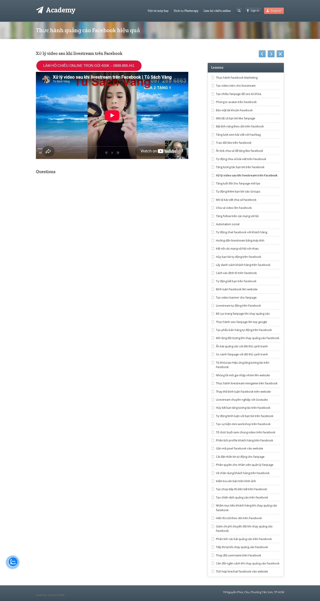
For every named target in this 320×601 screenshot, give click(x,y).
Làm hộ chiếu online (217, 11)
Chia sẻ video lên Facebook (234, 208)
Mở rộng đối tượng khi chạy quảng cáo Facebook (247, 338)
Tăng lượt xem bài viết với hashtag (238, 135)
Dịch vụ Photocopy (186, 11)
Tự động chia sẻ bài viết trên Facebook (241, 159)
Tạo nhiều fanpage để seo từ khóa (238, 94)
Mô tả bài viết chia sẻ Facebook (236, 200)
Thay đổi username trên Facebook (238, 555)
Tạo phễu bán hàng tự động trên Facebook (244, 330)
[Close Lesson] (280, 53)
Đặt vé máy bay (158, 11)
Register (276, 10)
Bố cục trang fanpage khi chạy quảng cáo (243, 314)
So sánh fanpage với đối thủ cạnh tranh (242, 354)
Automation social (227, 224)
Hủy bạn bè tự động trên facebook (238, 257)
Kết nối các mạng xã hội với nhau (237, 248)
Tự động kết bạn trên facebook (236, 281)
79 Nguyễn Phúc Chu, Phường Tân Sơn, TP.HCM (253, 592)
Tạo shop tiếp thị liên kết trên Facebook (241, 489)
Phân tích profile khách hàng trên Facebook (244, 440)
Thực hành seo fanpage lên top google (241, 322)
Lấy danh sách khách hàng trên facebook (243, 265)
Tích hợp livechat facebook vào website (242, 571)
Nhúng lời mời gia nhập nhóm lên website (243, 375)
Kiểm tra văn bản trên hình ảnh (236, 481)
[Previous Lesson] (262, 53)
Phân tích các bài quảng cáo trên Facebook (244, 539)
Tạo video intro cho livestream (236, 86)
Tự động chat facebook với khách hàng (241, 232)
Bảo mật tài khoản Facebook (234, 110)
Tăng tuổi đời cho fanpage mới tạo (238, 183)
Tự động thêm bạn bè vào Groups (238, 191)
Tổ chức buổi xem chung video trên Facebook (245, 432)
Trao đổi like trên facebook (233, 143)
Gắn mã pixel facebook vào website (239, 448)
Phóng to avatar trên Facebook (236, 102)
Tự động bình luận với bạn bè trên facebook (244, 416)
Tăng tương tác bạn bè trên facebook (240, 167)
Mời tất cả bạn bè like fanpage (235, 118)
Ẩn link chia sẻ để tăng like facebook (239, 151)
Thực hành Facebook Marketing (237, 77)
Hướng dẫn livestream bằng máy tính (240, 240)
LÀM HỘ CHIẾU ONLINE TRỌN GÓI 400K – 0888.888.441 (89, 66)
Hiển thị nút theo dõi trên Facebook (239, 518)
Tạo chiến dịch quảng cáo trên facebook (242, 497)
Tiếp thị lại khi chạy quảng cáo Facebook (242, 547)
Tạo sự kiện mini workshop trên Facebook (243, 424)
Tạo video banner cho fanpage (236, 297)
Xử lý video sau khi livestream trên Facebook (246, 175)
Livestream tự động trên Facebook (238, 305)
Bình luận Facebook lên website (237, 289)
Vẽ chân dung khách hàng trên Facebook (242, 473)
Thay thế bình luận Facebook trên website (243, 391)
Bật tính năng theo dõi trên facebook (240, 126)
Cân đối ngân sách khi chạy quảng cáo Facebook (248, 563)
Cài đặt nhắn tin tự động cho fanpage (240, 457)
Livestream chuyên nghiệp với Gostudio (242, 400)
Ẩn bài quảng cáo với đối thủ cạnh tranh (242, 346)
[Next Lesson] (271, 53)
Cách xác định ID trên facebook (236, 273)
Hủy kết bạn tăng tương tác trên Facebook (243, 408)
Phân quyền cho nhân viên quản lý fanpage (244, 465)
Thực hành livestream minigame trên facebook (247, 383)
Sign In (255, 10)
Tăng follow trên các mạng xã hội (237, 216)
